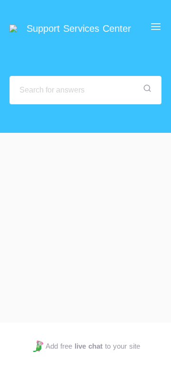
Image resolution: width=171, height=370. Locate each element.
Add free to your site (93, 346)
